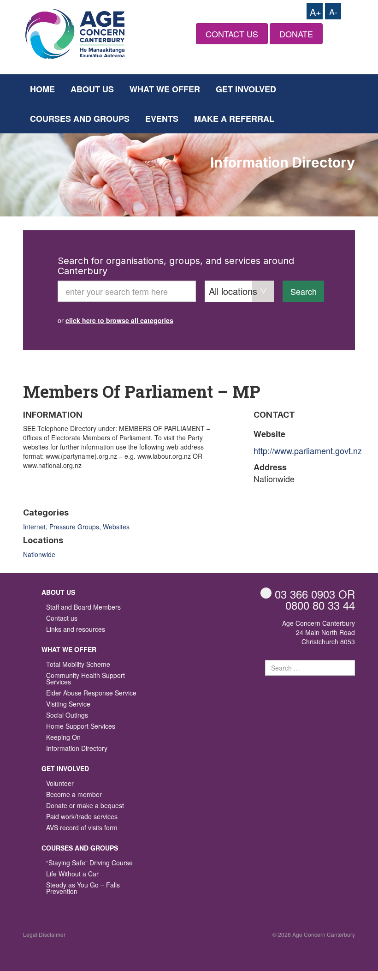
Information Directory (76, 749)
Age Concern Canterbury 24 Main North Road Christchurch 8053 (318, 632)
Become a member (74, 795)
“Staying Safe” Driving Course (89, 863)
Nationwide (39, 554)
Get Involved (246, 89)
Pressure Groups (74, 526)
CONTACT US (232, 34)
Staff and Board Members (83, 607)
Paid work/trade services (82, 817)
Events (161, 119)
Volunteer (60, 784)
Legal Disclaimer (44, 934)
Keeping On (63, 738)
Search (303, 291)
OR (315, 594)
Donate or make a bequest (85, 806)
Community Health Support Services (85, 679)
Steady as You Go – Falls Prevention (83, 888)
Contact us (61, 619)
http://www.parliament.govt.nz (308, 450)
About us (92, 89)
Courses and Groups (80, 119)
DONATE (296, 34)
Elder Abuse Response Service (91, 693)
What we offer (165, 89)
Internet (34, 526)
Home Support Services (80, 727)
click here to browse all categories (119, 320)
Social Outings (67, 715)
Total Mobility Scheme (78, 665)
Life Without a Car (72, 874)
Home (42, 89)
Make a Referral (234, 119)
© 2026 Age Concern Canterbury (313, 934)
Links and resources (75, 630)
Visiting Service (68, 704)
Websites (116, 526)
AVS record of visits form (82, 828)
